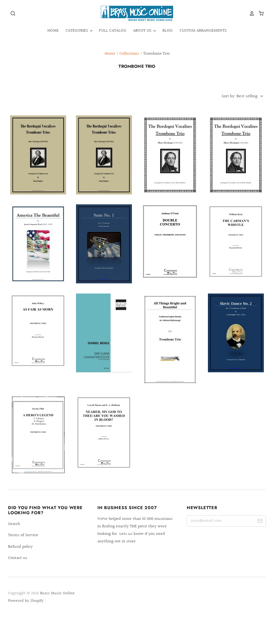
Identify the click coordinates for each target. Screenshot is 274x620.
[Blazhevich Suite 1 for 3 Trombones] (104, 243)
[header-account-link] (249, 13)
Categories (77, 30)
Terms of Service (23, 535)
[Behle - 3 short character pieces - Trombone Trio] (104, 333)
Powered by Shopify (26, 601)
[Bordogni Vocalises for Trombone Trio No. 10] (236, 154)
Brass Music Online (57, 593)
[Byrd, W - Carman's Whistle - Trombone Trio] (236, 241)
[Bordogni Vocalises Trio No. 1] (38, 154)
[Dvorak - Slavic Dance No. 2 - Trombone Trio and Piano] (236, 333)
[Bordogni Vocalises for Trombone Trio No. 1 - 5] (104, 154)
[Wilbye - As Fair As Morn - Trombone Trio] (38, 331)
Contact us (17, 558)
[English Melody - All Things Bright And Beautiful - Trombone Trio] (170, 339)
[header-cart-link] (259, 13)
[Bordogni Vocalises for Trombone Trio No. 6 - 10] (170, 154)
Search (14, 524)
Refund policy (20, 546)
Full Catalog (112, 30)
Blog (167, 30)
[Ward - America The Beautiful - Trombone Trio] (38, 243)
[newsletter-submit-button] (260, 522)
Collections (129, 53)
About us (143, 30)
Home (53, 30)
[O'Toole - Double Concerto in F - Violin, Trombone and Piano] (170, 241)
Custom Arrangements (203, 30)
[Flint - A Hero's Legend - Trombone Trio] (38, 435)
